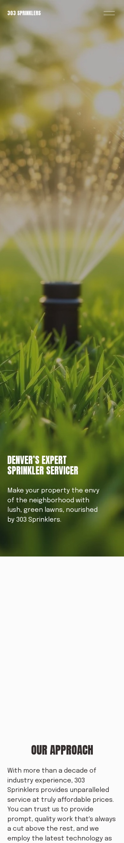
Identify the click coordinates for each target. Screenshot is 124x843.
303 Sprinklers (24, 13)
